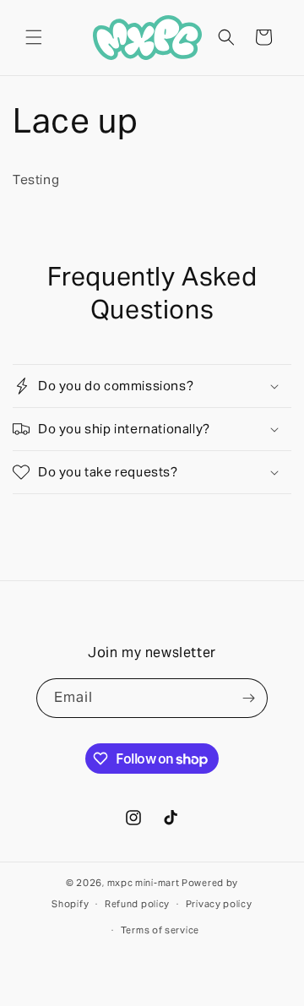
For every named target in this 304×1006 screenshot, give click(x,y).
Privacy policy (219, 904)
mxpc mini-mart (143, 883)
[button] (33, 37)
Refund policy (137, 904)
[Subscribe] (248, 698)
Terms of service (160, 930)
